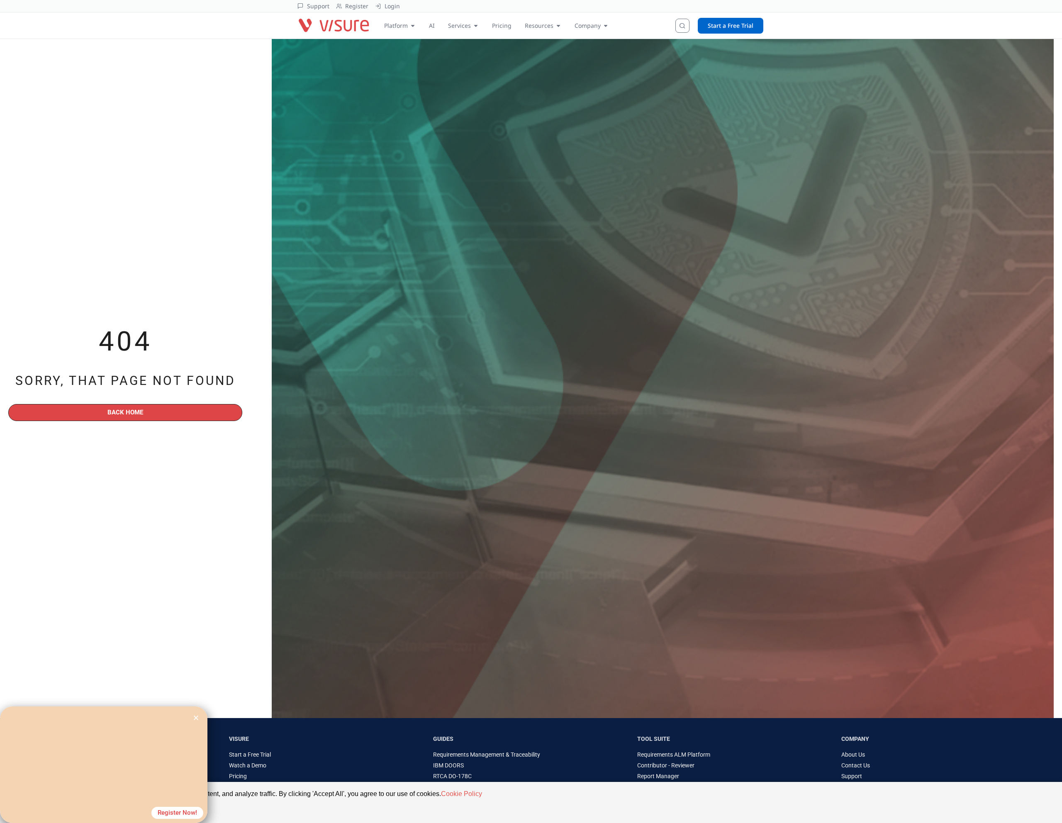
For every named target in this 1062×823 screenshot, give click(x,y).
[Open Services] (476, 25)
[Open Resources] (558, 25)
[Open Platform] (413, 25)
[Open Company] (606, 25)
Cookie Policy (461, 793)
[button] (196, 718)
